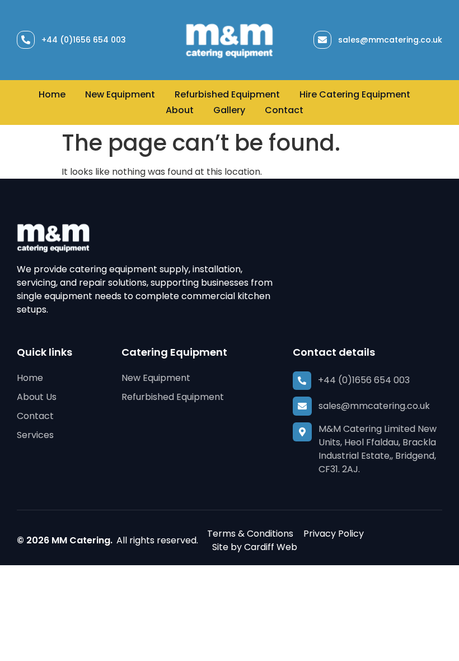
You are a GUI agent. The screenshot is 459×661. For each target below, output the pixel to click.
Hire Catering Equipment (354, 94)
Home (52, 94)
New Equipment (120, 94)
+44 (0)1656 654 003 (83, 39)
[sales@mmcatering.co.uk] (322, 40)
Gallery (229, 110)
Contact (284, 110)
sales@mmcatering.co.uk (390, 39)
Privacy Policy (333, 533)
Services (35, 435)
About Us (37, 396)
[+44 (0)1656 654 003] (26, 40)
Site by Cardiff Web (254, 547)
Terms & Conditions (250, 533)
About (180, 110)
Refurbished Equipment (227, 94)
